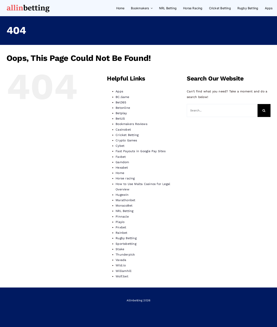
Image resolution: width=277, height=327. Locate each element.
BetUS (120, 118)
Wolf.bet (122, 276)
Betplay (121, 113)
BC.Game (122, 97)
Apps (119, 91)
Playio (120, 222)
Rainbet (121, 232)
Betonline (123, 107)
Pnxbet (121, 227)
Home (120, 173)
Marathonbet (125, 200)
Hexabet (122, 167)
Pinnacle (122, 216)
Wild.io (121, 265)
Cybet (120, 145)
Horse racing (125, 178)
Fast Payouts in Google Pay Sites (141, 151)
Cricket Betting (127, 135)
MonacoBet (124, 205)
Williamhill (123, 271)
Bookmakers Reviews (131, 124)
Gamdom (122, 162)
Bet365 (121, 102)
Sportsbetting (126, 243)
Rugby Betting (126, 238)
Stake (120, 249)
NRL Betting (124, 211)
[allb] (28, 5)
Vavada (121, 260)
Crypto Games (126, 140)
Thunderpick (125, 254)
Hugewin (122, 194)
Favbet (121, 156)
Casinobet (123, 129)
